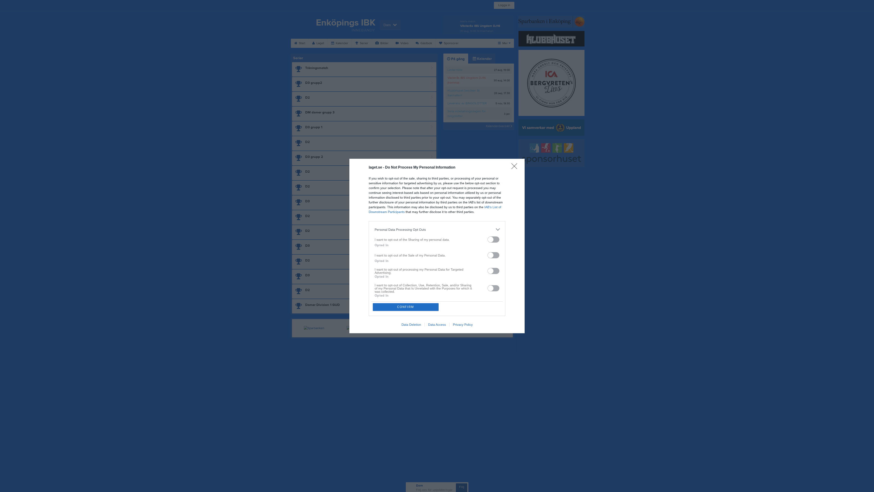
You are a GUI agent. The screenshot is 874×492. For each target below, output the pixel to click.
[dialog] (437, 246)
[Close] (515, 167)
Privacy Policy (463, 324)
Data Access (437, 324)
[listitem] (437, 229)
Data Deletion (411, 324)
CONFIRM (405, 307)
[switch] (493, 239)
